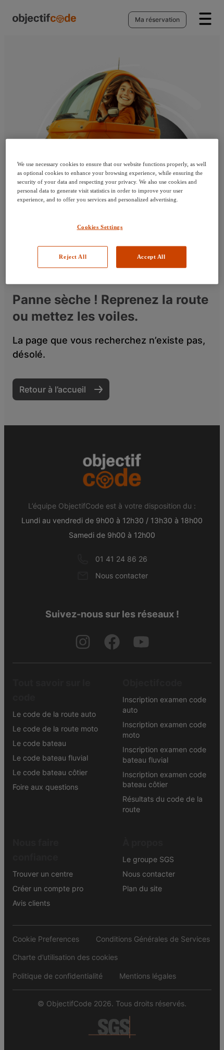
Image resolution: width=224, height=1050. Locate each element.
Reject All (72, 256)
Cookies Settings (100, 227)
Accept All (151, 256)
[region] (112, 211)
